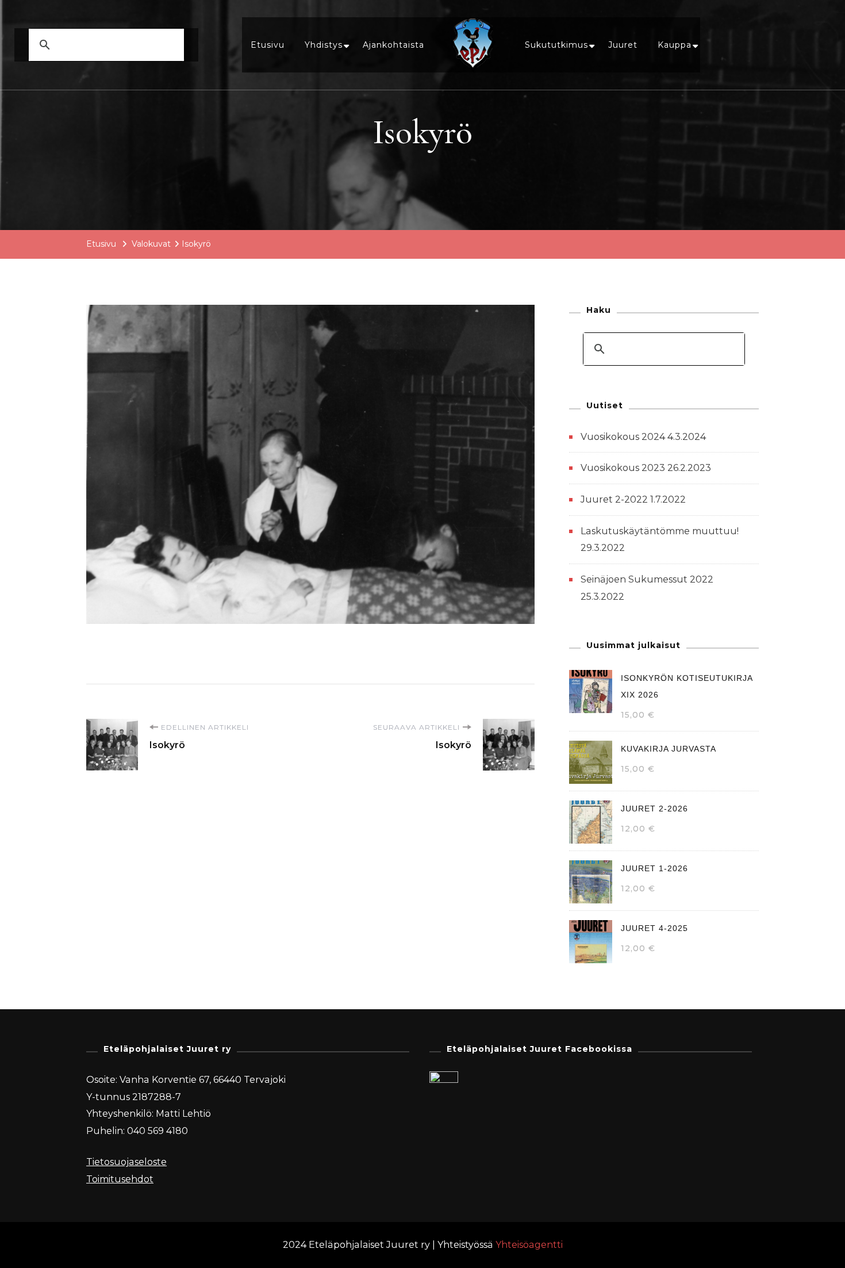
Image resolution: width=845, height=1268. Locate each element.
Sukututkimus (556, 45)
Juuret (622, 45)
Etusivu (268, 45)
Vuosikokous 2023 (623, 467)
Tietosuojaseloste (126, 1161)
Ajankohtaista (393, 45)
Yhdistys (324, 45)
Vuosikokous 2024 (623, 436)
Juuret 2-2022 (614, 499)
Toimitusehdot (119, 1179)
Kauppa (675, 45)
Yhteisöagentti (529, 1244)
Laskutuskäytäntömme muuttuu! (660, 531)
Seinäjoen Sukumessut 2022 (647, 579)
